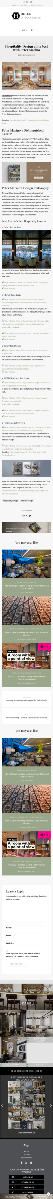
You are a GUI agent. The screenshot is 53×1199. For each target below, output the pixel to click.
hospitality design (10, 501)
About (26, 1151)
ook (17, 404)
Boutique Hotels (17, 629)
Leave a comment (26, 510)
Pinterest (36, 487)
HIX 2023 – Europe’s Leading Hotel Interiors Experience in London (26, 677)
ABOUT (15, 5)
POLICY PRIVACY (36, 5)
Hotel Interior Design (16, 43)
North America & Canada (36, 43)
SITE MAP (23, 5)
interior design (27, 501)
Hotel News (36, 673)
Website (10, 943)
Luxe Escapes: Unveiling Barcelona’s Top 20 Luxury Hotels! (26, 633)
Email (8, 935)
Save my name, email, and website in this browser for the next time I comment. (23, 955)
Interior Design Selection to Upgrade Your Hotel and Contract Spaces (27, 586)
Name (9, 927)
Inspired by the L (9, 404)
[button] (51, 1105)
